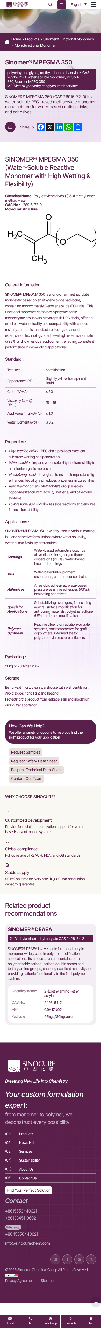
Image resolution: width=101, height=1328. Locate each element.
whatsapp (51, 1323)
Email (10, 1323)
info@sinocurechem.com (27, 1243)
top (91, 1323)
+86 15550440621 (21, 1234)
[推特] (91, 1259)
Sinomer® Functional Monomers (68, 39)
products (70, 1323)
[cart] (61, 4)
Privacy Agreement (20, 1280)
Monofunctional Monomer (35, 45)
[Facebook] (67, 1259)
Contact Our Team (26, 778)
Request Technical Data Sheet (36, 769)
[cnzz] (11, 1275)
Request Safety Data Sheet (34, 760)
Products (32, 39)
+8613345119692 (20, 1218)
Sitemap (47, 1280)
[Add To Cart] (10, 127)
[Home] (16, 4)
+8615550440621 (21, 1211)
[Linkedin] (55, 1259)
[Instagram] (79, 1259)
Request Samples (25, 752)
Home (16, 39)
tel (30, 1323)
